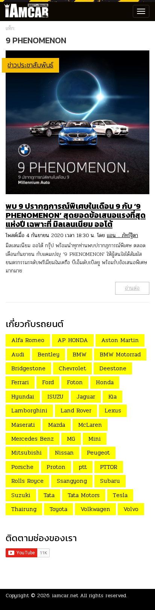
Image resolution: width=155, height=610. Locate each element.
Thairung (23, 509)
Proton (56, 467)
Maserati (23, 424)
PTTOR (108, 467)
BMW (80, 354)
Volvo (130, 509)
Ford (48, 382)
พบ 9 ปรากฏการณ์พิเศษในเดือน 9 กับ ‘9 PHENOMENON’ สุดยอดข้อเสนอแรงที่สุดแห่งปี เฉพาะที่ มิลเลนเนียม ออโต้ (76, 215)
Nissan (64, 452)
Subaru (110, 480)
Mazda (56, 424)
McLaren (90, 424)
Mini (94, 438)
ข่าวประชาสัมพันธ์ (30, 65)
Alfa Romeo (27, 340)
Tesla (120, 495)
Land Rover (76, 410)
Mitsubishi (26, 452)
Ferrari (20, 382)
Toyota (58, 509)
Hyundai (22, 396)
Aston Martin (120, 340)
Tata (49, 495)
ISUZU (55, 396)
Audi (17, 354)
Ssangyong (72, 480)
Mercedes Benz (32, 438)
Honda (105, 382)
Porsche (22, 467)
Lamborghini (29, 410)
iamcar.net (65, 595)
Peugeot (98, 452)
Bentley (48, 354)
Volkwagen (95, 509)
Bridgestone (28, 368)
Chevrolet (72, 368)
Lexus (113, 410)
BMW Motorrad (120, 354)
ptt (83, 467)
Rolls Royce (27, 480)
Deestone (112, 368)
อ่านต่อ (132, 288)
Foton (75, 382)
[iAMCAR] (24, 11)
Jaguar (85, 396)
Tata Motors (84, 495)
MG (71, 438)
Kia (112, 396)
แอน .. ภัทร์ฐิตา (122, 235)
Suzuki (20, 495)
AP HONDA (73, 340)
